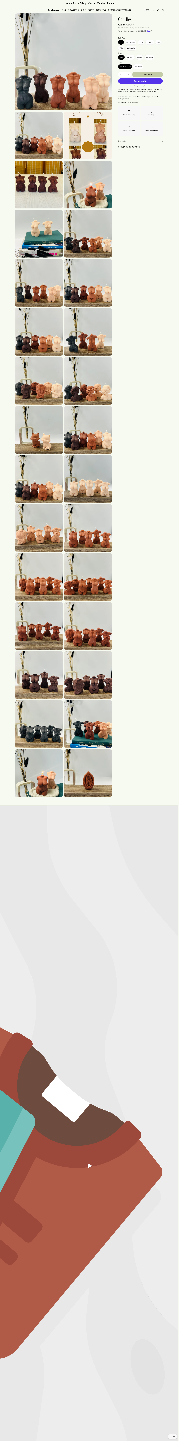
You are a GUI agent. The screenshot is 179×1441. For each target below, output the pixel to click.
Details (122, 141)
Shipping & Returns (129, 146)
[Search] (153, 10)
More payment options (140, 86)
